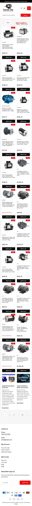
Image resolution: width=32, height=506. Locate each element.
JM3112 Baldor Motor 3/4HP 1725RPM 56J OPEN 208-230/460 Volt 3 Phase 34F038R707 (8, 204)
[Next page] (26, 415)
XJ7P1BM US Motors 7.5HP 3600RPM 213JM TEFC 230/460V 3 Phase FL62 (23, 173)
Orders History (5, 450)
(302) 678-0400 (5, 434)
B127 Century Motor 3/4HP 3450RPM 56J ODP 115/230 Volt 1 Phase (8, 176)
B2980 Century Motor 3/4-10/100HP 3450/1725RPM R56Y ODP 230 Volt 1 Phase (7, 46)
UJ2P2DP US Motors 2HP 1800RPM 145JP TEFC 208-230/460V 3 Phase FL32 (23, 267)
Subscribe (25, 482)
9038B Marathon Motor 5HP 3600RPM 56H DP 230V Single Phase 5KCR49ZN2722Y (23, 40)
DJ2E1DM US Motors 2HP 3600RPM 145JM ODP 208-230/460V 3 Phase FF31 (23, 300)
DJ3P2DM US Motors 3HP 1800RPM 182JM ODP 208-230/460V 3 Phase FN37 (22, 206)
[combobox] (16, 15)
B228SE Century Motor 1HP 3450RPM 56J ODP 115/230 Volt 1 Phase (23, 143)
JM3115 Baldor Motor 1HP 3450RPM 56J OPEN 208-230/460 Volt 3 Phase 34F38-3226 (8, 358)
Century (4, 42)
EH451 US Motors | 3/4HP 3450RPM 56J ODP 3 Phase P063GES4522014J (22, 329)
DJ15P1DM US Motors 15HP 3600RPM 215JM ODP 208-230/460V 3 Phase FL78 (22, 359)
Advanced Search (6, 452)
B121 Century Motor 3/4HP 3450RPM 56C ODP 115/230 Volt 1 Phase (8, 270)
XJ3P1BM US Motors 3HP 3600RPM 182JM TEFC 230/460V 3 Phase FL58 (23, 235)
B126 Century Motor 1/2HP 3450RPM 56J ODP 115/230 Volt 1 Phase (8, 79)
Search (26, 15)
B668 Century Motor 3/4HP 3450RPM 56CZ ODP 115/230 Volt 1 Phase (23, 111)
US (17, 169)
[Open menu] (29, 8)
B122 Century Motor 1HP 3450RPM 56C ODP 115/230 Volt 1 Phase (23, 79)
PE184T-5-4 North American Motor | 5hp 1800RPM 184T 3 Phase (8, 109)
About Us (4, 460)
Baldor (3, 200)
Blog (2, 464)
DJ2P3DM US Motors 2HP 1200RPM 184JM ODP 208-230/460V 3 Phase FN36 (7, 300)
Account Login (5, 448)
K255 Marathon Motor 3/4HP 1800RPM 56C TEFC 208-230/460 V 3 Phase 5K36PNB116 (8, 143)
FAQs (2, 466)
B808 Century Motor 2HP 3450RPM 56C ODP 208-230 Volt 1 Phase (8, 239)
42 (22, 415)
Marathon (19, 36)
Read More (5, 408)
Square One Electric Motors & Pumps (14, 502)
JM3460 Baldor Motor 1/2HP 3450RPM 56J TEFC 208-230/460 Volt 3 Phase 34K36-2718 (8, 328)
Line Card (4, 462)
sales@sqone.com (6, 439)
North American (6, 106)
